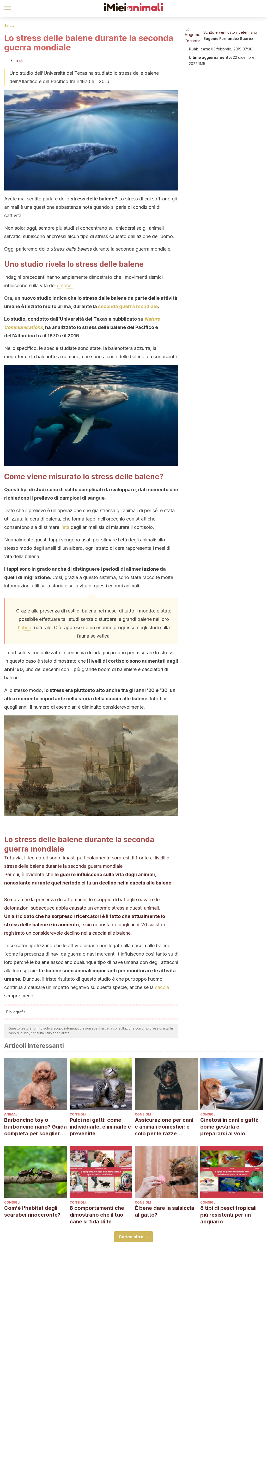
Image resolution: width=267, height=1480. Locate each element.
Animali (11, 1114)
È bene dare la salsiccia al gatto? (164, 1211)
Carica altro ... (133, 1236)
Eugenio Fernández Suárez (228, 38)
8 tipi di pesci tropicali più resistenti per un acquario (228, 1215)
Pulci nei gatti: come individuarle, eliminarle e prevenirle (100, 1127)
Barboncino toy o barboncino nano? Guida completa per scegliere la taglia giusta (35, 1127)
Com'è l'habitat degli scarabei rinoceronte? (32, 1211)
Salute (9, 25)
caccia (162, 987)
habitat (25, 627)
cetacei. (65, 285)
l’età (64, 527)
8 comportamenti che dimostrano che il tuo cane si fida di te (97, 1215)
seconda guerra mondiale (128, 306)
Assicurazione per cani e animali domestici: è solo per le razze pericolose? (164, 1127)
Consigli (78, 1114)
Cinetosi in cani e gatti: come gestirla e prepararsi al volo (229, 1127)
